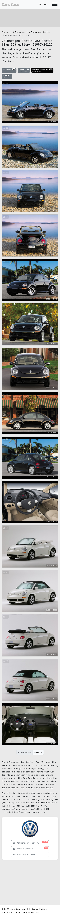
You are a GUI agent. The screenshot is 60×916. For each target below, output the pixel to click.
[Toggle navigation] (54, 4)
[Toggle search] (40, 4)
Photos (5, 32)
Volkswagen (19, 32)
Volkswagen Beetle (39, 32)
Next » (38, 752)
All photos (9, 69)
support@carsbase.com (26, 912)
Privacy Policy (38, 909)
